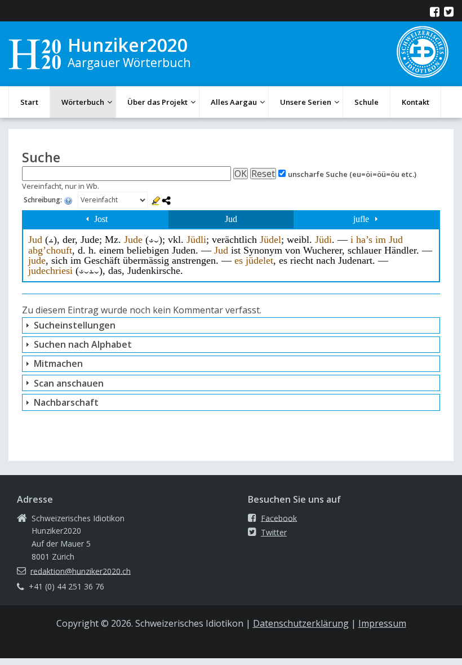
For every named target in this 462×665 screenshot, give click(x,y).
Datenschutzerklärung (301, 623)
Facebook (279, 517)
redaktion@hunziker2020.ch (80, 570)
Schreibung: (44, 200)
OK (240, 173)
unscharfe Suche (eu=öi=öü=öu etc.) (352, 174)
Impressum (382, 623)
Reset (263, 173)
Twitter (274, 532)
